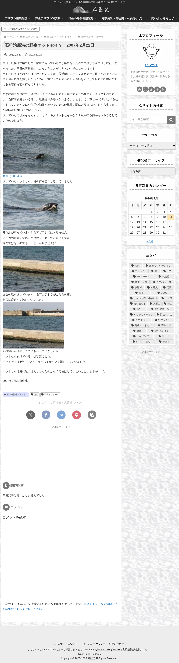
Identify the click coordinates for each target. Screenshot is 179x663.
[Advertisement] (61, 453)
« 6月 (149, 241)
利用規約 (127, 649)
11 (170, 216)
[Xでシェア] (30, 414)
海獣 (36, 394)
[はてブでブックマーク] (61, 414)
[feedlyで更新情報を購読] (157, 89)
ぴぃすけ (151, 65)
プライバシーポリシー (93, 643)
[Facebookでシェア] (46, 414)
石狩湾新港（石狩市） (17, 394)
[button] (92, 414)
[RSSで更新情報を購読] (163, 89)
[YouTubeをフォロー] (151, 89)
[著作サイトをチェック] (139, 89)
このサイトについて (66, 643)
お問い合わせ (116, 643)
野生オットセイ (51, 394)
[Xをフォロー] (145, 89)
